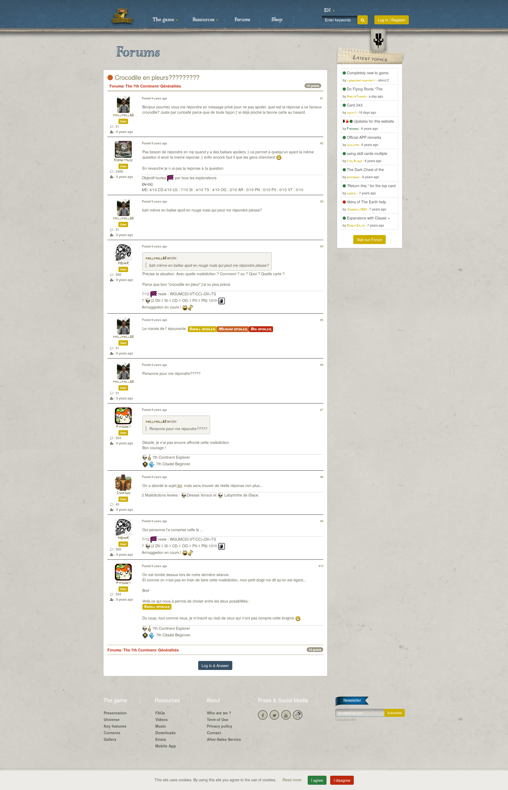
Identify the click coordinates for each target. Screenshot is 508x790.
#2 (321, 143)
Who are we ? (219, 712)
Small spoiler (202, 329)
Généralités (170, 86)
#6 (321, 364)
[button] (329, 10)
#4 (321, 246)
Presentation (115, 712)
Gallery (110, 739)
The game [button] (164, 20)
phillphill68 (123, 115)
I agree (317, 780)
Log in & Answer (215, 665)
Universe (112, 719)
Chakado (123, 493)
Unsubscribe (345, 719)
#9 (321, 521)
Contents (112, 732)
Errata (160, 739)
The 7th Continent (141, 86)
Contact (214, 732)
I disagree (342, 780)
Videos (161, 719)
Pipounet (123, 427)
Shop (276, 20)
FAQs (160, 712)
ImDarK (123, 263)
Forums (242, 20)
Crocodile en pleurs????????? (156, 77)
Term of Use (217, 719)
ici (179, 485)
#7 (321, 409)
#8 (321, 477)
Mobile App (165, 745)
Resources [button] (204, 20)
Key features (115, 726)
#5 (321, 320)
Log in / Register (391, 19)
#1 (321, 98)
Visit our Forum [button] (369, 239)
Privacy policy (219, 726)
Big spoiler (261, 329)
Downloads (165, 732)
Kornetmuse (123, 160)
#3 (321, 201)
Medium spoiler (233, 329)
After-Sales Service (224, 739)
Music (160, 726)
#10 (321, 566)
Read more (292, 779)
